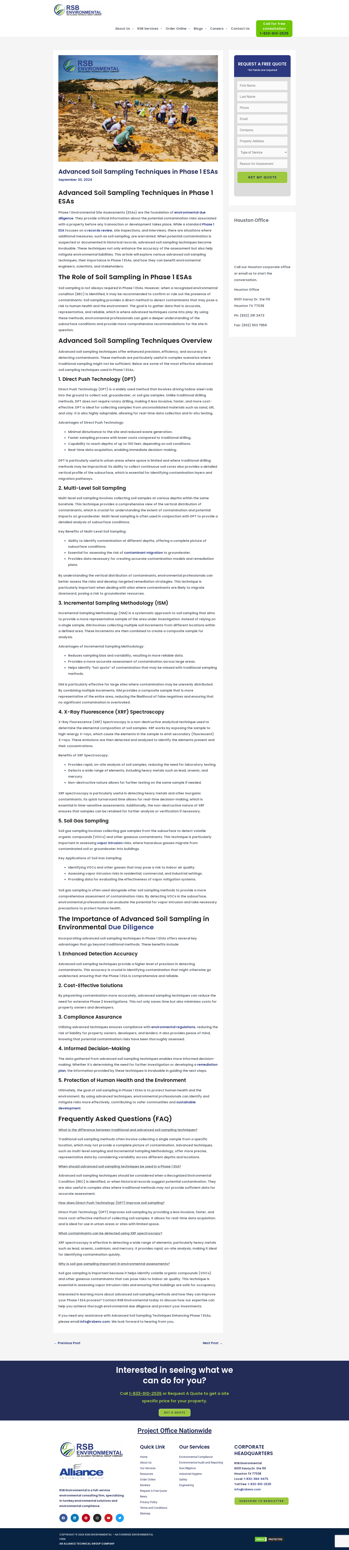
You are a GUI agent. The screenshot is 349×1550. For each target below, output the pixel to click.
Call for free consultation (274, 28)
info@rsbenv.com (94, 1321)
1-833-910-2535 (145, 1393)
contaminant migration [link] (143, 552)
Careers (217, 28)
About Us (122, 28)
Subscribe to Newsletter (261, 1501)
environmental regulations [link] (173, 1027)
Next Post (213, 1343)
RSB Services (147, 28)
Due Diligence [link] (131, 927)
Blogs (198, 28)
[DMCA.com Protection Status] (269, 1539)
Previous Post (67, 1343)
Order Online (176, 28)
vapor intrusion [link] (110, 843)
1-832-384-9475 (256, 1479)
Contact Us (240, 28)
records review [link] (99, 230)
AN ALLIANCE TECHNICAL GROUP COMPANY (87, 1543)
